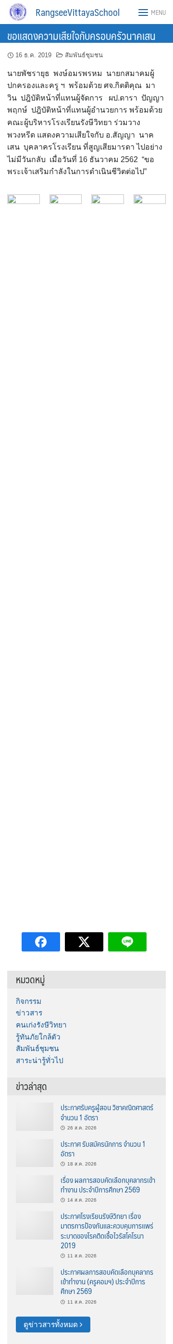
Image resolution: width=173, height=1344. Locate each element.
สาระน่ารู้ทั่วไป (39, 1060)
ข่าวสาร (29, 1013)
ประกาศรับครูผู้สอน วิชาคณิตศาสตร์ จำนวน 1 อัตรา (107, 1112)
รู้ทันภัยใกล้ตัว (38, 1037)
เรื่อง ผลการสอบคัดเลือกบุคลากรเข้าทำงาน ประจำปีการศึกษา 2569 (108, 1184)
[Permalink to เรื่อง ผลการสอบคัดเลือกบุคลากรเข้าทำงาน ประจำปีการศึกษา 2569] (34, 1188)
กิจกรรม (28, 1001)
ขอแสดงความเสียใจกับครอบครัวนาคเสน (81, 35)
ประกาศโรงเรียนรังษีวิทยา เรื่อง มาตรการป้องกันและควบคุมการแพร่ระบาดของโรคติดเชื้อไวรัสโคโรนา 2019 (107, 1230)
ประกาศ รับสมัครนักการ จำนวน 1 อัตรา (103, 1148)
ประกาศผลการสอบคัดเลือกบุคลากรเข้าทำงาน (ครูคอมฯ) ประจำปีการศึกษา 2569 (107, 1281)
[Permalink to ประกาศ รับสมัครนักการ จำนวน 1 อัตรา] (34, 1152)
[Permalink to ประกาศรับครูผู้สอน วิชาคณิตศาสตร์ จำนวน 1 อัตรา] (34, 1116)
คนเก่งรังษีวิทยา (41, 1025)
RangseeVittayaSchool (78, 12)
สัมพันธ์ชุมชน (84, 55)
